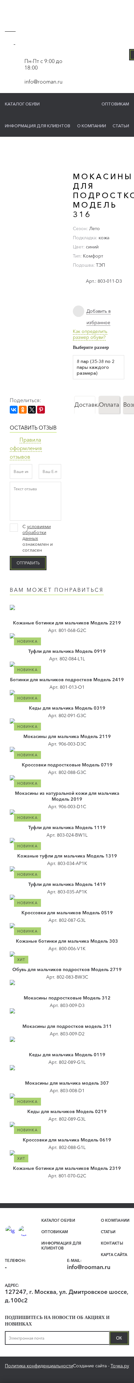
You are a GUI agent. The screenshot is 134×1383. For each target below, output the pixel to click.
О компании (91, 125)
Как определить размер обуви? (90, 334)
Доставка (84, 404)
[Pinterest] (41, 410)
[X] (32, 410)
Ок (119, 1338)
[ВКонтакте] (14, 410)
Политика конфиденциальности (39, 1366)
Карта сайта (114, 1254)
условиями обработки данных (36, 532)
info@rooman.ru (43, 81)
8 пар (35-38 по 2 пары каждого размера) (95, 367)
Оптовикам (115, 103)
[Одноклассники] (23, 410)
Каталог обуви (22, 103)
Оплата (109, 404)
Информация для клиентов (37, 125)
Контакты (112, 1243)
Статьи (121, 125)
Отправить (28, 562)
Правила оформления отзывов (26, 448)
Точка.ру (120, 1366)
